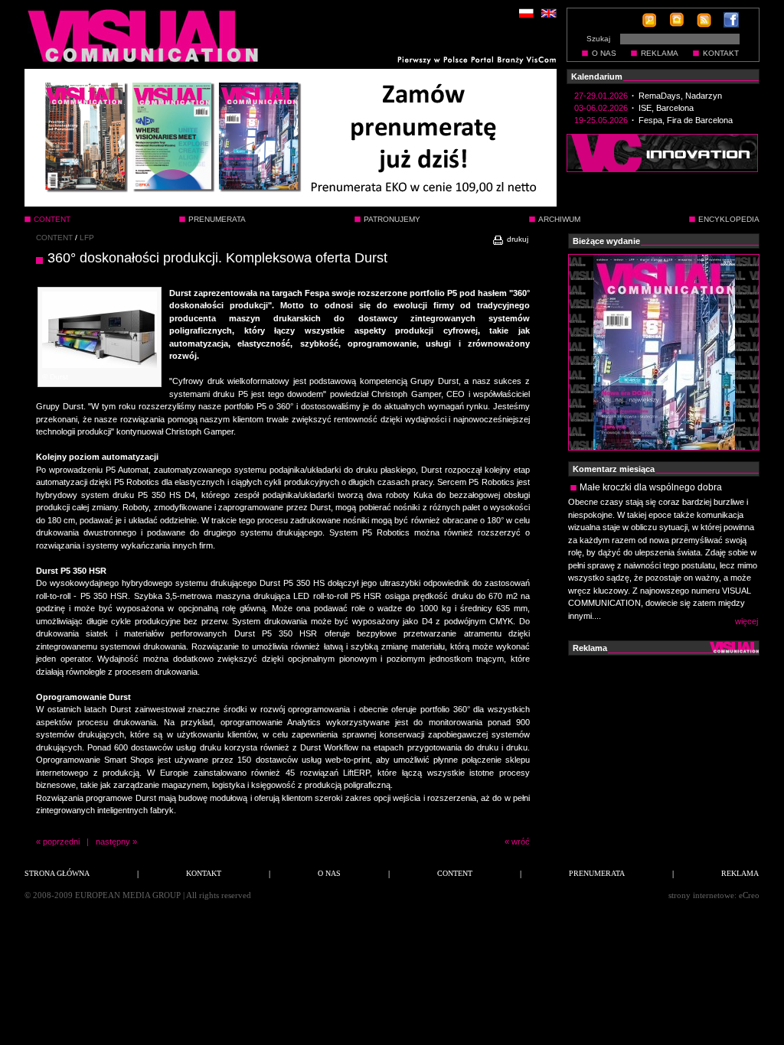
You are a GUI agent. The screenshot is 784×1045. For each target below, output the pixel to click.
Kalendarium (596, 76)
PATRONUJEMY (392, 219)
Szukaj (598, 38)
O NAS (604, 53)
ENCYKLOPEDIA (729, 219)
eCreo (749, 895)
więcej (746, 621)
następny (113, 841)
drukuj (516, 239)
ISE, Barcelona (666, 107)
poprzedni (61, 841)
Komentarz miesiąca (614, 469)
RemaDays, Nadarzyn (680, 95)
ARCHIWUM (559, 219)
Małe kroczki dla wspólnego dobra (651, 487)
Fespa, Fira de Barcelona (686, 120)
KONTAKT (721, 53)
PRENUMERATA (217, 219)
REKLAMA (659, 53)
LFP (87, 237)
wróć (520, 841)
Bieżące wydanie (606, 241)
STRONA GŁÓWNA (57, 873)
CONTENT (54, 237)
